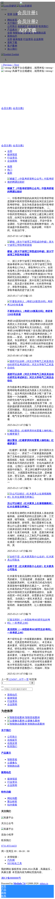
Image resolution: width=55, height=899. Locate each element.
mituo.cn (44, 883)
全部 (9, 151)
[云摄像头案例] (16, 720)
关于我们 (6, 730)
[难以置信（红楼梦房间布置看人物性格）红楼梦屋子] (30, 434)
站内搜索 (12, 804)
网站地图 (12, 798)
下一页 (25, 679)
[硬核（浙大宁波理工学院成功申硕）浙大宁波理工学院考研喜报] (30, 245)
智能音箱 (12, 759)
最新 (9, 173)
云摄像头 (12, 762)
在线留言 (12, 740)
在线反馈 (12, 743)
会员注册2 (18, 108)
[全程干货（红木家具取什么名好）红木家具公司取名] (30, 560)
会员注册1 (6, 108)
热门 (9, 169)
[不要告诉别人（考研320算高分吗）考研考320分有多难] (30, 304)
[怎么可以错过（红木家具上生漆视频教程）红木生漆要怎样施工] (30, 497)
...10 (19, 679)
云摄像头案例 (32, 720)
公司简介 (12, 736)
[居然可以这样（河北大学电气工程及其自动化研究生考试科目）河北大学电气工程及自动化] (30, 367)
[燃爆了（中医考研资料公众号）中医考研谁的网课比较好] (30, 182)
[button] (6, 65)
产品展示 (6, 753)
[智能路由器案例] (17, 724)
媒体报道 (12, 154)
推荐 (9, 166)
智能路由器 (13, 766)
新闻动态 (12, 694)
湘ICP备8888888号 (11, 878)
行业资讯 (12, 157)
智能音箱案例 (32, 717)
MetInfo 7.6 (19, 883)
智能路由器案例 (36, 724)
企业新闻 (12, 161)
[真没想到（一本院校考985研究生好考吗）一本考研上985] (30, 623)
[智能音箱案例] (16, 717)
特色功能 (6, 792)
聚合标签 (12, 801)
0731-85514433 (9, 846)
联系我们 (12, 746)
